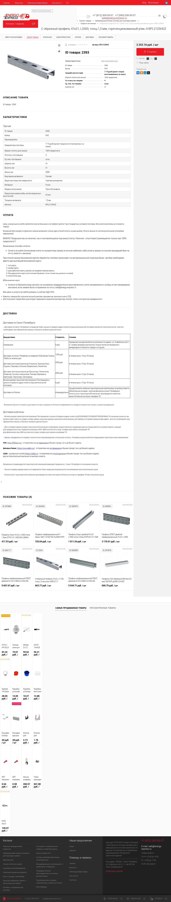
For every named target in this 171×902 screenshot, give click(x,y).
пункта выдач (58, 454)
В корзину (151, 52)
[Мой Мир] (144, 72)
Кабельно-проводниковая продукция (12, 847)
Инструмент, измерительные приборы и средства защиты (47, 847)
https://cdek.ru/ (32, 454)
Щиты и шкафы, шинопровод (13, 876)
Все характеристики (109, 61)
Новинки (72, 850)
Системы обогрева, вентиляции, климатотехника (48, 858)
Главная (6, 3)
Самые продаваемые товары (70, 608)
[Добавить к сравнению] (59, 51)
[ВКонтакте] (137, 72)
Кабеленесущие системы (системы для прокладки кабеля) (16, 854)
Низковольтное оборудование (14, 868)
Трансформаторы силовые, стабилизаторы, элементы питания (49, 881)
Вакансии (19, 3)
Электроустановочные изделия (14, 872)
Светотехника (8, 860)
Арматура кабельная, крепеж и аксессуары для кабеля (14, 882)
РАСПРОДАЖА (41, 887)
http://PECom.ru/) (15, 443)
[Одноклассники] (141, 72)
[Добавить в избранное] (59, 45)
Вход (144, 3)
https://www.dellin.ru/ (25, 448)
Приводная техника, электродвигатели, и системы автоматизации (47, 873)
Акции (71, 846)
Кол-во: (142, 58)
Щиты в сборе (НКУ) (43, 853)
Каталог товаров (15, 23)
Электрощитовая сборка (37, 3)
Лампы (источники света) (12, 864)
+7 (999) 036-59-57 (125, 15)
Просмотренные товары (103, 608)
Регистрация (153, 3)
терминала (43, 443)
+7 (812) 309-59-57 (103, 15)
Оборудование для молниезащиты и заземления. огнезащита (49, 865)
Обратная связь (13, 899)
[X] (148, 72)
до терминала (55, 448)
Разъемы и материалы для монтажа (13, 888)
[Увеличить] (32, 66)
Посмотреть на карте (114, 871)
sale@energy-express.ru (114, 18)
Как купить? (57, 3)
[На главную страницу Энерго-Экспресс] (16, 16)
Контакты (73, 880)
